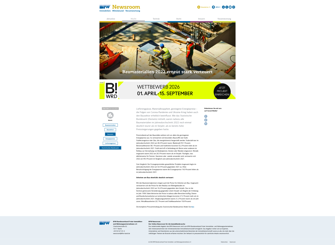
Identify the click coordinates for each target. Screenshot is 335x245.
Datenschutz (224, 242)
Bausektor (110, 130)
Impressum (233, 242)
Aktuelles (111, 19)
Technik (156, 19)
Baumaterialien (110, 125)
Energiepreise (110, 139)
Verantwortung (224, 19)
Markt (133, 19)
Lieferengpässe (110, 143)
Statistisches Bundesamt (110, 148)
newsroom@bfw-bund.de (121, 233)
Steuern (201, 19)
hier (192, 207)
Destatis (110, 134)
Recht (178, 19)
